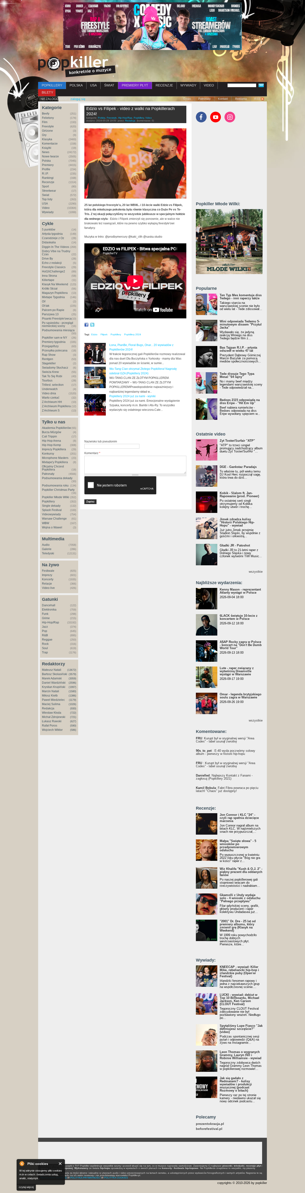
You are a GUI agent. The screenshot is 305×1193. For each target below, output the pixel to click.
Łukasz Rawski (51, 721)
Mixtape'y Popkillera (55, 462)
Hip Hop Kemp (51, 445)
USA (93, 85)
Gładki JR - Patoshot (235, 545)
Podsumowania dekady (57, 478)
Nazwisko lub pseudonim (100, 441)
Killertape (48, 280)
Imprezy (47, 575)
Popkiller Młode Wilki (55, 497)
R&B (45, 635)
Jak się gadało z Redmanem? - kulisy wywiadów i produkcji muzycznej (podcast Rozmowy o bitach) (236, 1084)
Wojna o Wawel (52, 527)
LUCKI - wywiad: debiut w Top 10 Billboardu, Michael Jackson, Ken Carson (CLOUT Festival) (239, 999)
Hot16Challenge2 (53, 271)
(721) (73, 717)
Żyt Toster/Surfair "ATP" (237, 440)
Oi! (44, 301)
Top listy (47, 199)
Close (60, 1163)
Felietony (48, 118)
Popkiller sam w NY (54, 337)
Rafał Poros (49, 725)
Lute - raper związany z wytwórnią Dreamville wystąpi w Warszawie (237, 671)
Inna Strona (49, 275)
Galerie (46, 549)
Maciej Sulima (51, 704)
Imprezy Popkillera (54, 449)
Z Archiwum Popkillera (56, 406)
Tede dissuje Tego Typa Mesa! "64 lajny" (237, 375)
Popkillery (48, 501)
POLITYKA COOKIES (116, 1177)
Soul (45, 648)
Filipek (104, 334)
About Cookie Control (21, 1163)
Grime (46, 618)
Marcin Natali (50, 691)
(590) (73, 725)
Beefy (45, 113)
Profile (46, 169)
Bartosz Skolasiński (54, 674)
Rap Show (49, 354)
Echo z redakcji (52, 263)
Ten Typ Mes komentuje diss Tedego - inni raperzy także (241, 296)
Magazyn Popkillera (55, 293)
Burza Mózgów (51, 432)
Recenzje (48, 182)
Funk (45, 614)
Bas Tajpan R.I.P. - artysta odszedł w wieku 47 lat (238, 349)
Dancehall (48, 605)
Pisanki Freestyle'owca (56, 318)
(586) (73, 729)
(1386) (72, 695)
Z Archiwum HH (52, 402)
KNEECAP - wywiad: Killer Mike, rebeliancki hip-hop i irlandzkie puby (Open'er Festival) (239, 971)
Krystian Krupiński (53, 687)
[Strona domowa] (77, 66)
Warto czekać (50, 397)
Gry (44, 135)
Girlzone (47, 130)
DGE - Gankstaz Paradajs (238, 467)
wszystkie (256, 571)
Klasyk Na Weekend (55, 284)
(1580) (72, 691)
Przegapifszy (50, 346)
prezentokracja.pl (210, 1123)
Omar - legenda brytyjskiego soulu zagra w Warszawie (240, 695)
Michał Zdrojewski (53, 717)
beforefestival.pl (209, 1128)
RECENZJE (164, 85)
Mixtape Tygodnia (53, 297)
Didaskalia (49, 242)
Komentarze (50, 143)
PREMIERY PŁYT (135, 85)
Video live (48, 588)
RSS (257, 98)
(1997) (72, 687)
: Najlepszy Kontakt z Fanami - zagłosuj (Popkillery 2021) (224, 777)
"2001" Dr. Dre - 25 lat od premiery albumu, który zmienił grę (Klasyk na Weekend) (238, 925)
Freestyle (48, 126)
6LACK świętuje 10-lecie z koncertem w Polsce (239, 617)
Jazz (45, 626)
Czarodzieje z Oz (53, 238)
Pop (44, 631)
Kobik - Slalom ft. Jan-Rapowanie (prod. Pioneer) (239, 494)
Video (46, 208)
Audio (46, 544)
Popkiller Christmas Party (58, 489)
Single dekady (51, 505)
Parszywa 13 (50, 314)
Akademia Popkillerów (56, 428)
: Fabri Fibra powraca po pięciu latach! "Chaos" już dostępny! (227, 789)
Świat (45, 195)
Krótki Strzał (49, 288)
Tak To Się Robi (52, 376)
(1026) (72, 704)
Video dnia (49, 393)
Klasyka (47, 139)
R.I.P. (45, 173)
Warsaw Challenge (54, 518)
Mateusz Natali (51, 670)
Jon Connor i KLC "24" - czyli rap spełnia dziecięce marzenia (239, 818)
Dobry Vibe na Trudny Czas (56, 253)
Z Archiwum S (51, 410)
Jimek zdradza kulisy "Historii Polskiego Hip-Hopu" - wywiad (237, 522)
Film (44, 122)
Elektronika (49, 609)
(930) (73, 708)
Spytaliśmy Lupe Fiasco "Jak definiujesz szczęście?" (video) (241, 1029)
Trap (45, 652)
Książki (46, 148)
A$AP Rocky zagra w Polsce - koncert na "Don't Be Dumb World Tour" (241, 645)
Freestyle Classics (54, 267)
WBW (45, 523)
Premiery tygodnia (54, 342)
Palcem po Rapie (53, 310)
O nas (187, 98)
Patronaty (204, 98)
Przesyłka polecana (54, 350)
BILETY (47, 92)
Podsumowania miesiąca (58, 330)
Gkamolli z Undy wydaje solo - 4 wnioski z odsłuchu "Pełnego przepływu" (240, 898)
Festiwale (48, 570)
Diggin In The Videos (55, 247)
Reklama (241, 98)
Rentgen (47, 359)
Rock (45, 644)
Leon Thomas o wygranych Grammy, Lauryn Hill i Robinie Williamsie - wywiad (240, 1055)
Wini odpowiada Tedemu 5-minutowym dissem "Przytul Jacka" (241, 324)
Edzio (94, 334)
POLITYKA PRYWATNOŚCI (85, 1177)
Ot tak (45, 305)
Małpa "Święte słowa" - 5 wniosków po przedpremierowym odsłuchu (238, 845)
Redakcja (48, 708)
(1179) (72, 699)
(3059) (72, 678)
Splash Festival (52, 510)
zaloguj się (78, 99)
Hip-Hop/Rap (50, 622)
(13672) (71, 669)
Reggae (47, 639)
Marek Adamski (52, 678)
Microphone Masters (55, 458)
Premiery (48, 165)
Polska (46, 160)
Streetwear (49, 190)
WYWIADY (188, 85)
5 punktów (48, 229)
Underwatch (50, 389)
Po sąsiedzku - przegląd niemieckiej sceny (57, 324)
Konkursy (48, 453)
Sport (45, 186)
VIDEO (209, 85)
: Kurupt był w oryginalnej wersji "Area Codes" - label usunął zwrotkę (225, 740)
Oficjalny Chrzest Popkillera (53, 468)
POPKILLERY (52, 85)
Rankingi (48, 178)
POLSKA (76, 85)
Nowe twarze (50, 156)
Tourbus (47, 380)
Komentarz (92, 453)
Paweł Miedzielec (53, 700)
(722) (73, 712)
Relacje (47, 583)
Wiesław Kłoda (51, 712)
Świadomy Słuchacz (55, 367)
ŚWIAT (109, 85)
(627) (73, 721)
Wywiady (48, 212)
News (45, 152)
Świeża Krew (50, 372)
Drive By (47, 258)
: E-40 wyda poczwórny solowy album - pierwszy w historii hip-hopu (225, 752)
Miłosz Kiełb (50, 695)
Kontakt (223, 98)
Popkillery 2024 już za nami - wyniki (132, 396)
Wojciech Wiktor (52, 730)
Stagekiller (49, 363)
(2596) (72, 682)
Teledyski (48, 553)
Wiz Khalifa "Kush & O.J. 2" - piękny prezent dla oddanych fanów (241, 872)
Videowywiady (51, 514)
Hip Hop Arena (51, 440)
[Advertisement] (140, 428)
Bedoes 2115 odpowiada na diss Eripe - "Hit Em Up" (240, 401)
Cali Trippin (49, 436)
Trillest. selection (53, 384)
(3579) (72, 674)
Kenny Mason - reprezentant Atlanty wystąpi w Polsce (240, 591)
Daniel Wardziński (54, 682)
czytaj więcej (26, 1187)
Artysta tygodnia (52, 234)
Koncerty (47, 579)
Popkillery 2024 (132, 334)
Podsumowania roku (55, 485)
